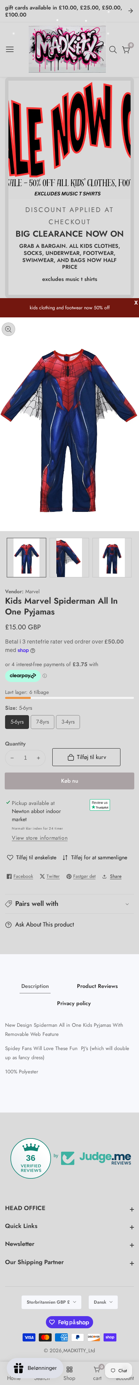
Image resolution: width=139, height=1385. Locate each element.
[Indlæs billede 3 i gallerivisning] (112, 557)
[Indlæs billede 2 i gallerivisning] (69, 557)
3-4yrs (69, 723)
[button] (69, 903)
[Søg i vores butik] (114, 49)
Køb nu (69, 781)
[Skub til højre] (129, 557)
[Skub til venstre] (10, 557)
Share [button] (115, 876)
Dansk (101, 1302)
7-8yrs (44, 723)
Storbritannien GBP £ (49, 1302)
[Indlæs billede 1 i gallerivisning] (26, 557)
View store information (39, 838)
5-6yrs (18, 723)
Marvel (32, 591)
